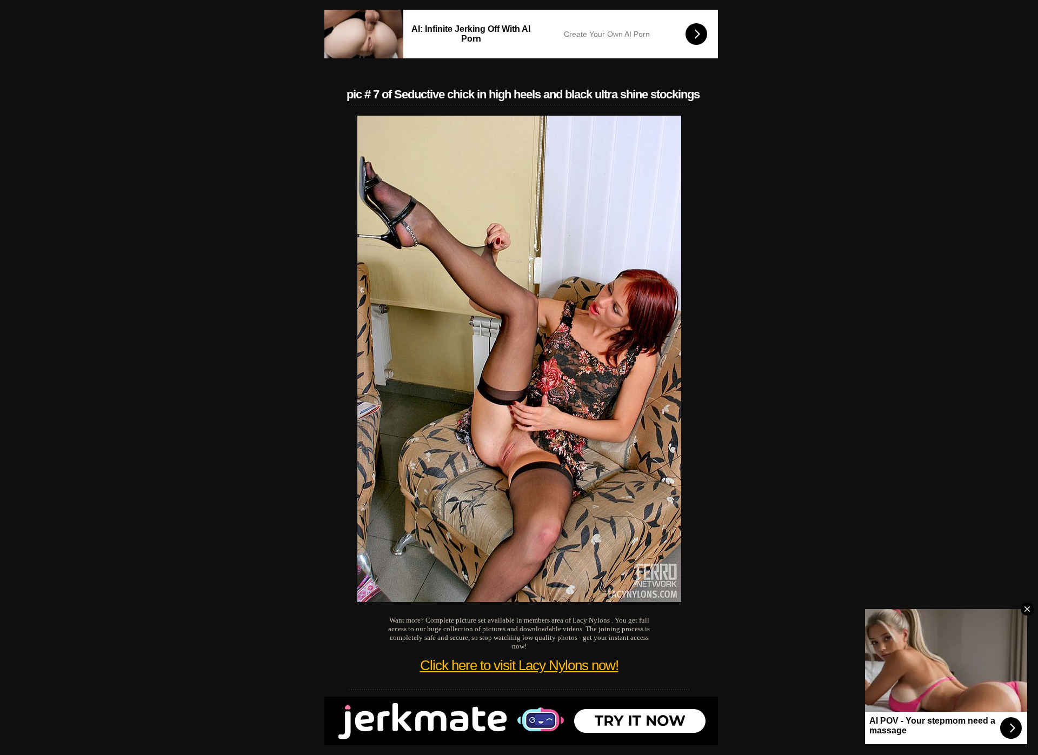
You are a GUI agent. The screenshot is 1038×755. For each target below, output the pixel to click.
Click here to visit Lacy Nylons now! (519, 665)
